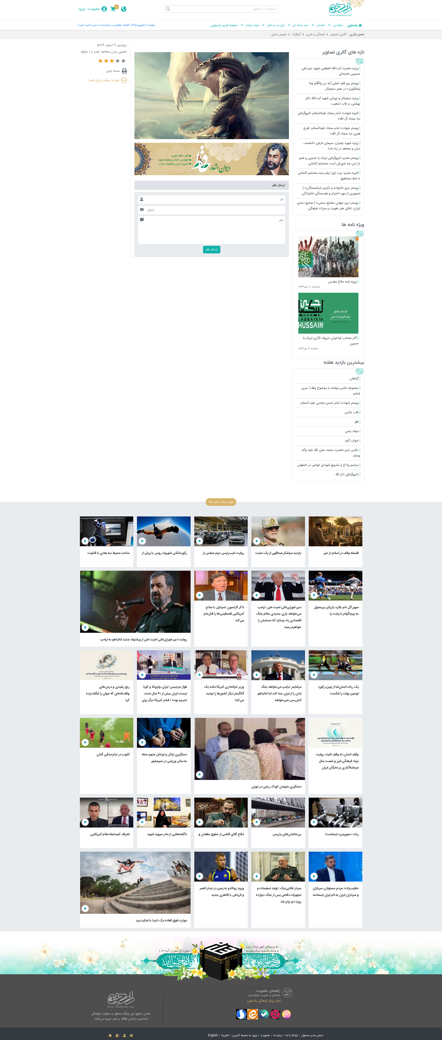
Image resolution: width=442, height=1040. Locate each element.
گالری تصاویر (338, 34)
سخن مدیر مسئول (312, 1035)
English (213, 1035)
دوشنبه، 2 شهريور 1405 (143, 25)
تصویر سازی (279, 34)
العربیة (225, 1035)
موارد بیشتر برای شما (103, 80)
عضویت (94, 9)
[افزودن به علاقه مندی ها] (110, 1035)
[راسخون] (346, 15)
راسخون (352, 25)
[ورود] (124, 1035)
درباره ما (277, 1035)
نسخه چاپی (113, 71)
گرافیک (296, 34)
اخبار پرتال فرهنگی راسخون (264, 1000)
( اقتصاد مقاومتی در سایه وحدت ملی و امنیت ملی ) (104, 25)
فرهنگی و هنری (315, 34)
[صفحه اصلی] (131, 1035)
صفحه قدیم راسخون (224, 25)
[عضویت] (117, 1035)
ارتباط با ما (292, 1035)
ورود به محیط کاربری (244, 1035)
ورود (81, 9)
